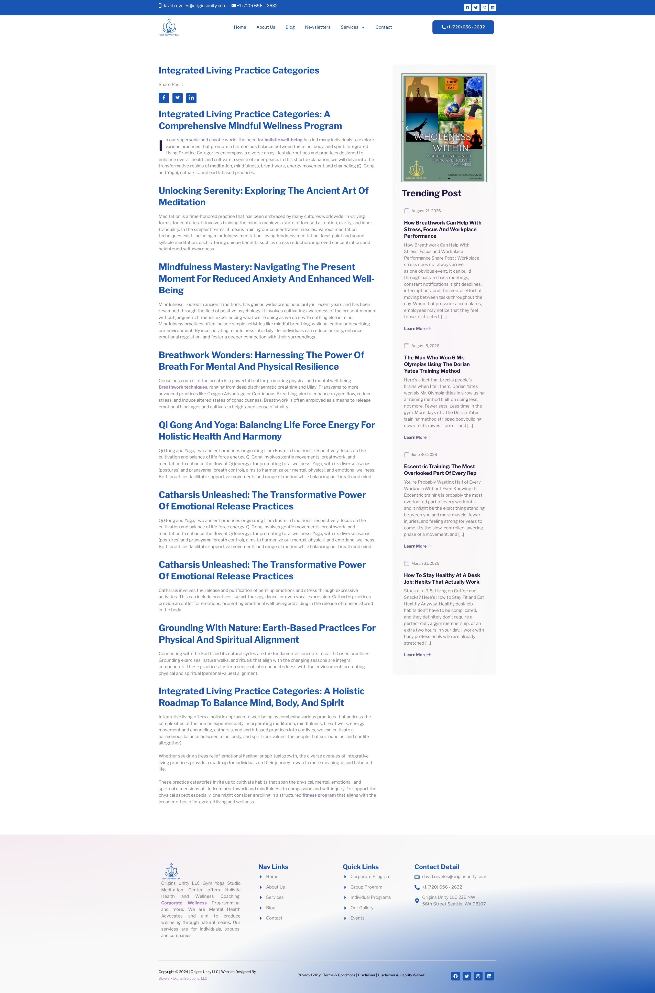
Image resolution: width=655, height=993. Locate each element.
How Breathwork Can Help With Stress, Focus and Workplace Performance (443, 229)
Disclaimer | (367, 975)
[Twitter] (475, 7)
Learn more (415, 328)
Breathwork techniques (183, 387)
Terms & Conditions (339, 975)
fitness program (319, 795)
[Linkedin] (492, 7)
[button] (440, 178)
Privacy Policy (309, 975)
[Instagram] (484, 7)
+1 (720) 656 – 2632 (257, 5)
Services (349, 27)
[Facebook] (467, 7)
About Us (265, 27)
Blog (290, 27)
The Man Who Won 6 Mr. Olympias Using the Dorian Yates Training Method (437, 364)
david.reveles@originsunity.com (193, 5)
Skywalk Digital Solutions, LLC (183, 978)
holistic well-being (284, 139)
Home (240, 27)
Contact (384, 27)
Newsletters (318, 27)
